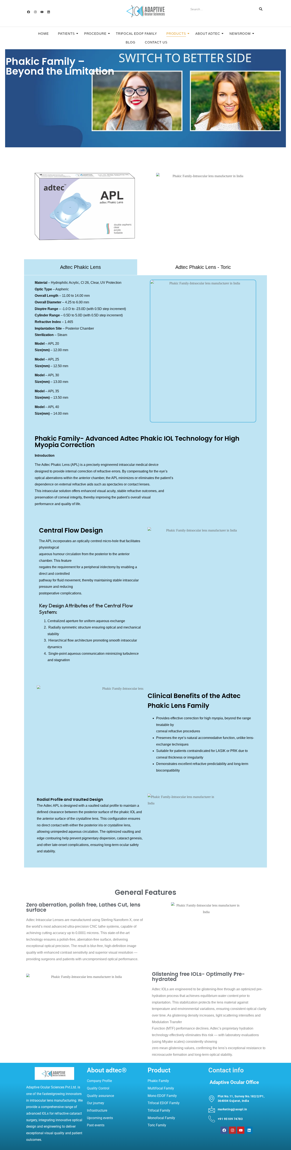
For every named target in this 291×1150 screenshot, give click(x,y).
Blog (130, 42)
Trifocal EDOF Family (136, 33)
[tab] (80, 267)
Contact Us (156, 42)
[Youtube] (42, 12)
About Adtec (207, 33)
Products (176, 33)
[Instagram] (35, 12)
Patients (66, 33)
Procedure (95, 33)
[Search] (261, 9)
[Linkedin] (48, 12)
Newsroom (240, 33)
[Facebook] (28, 12)
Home (43, 33)
